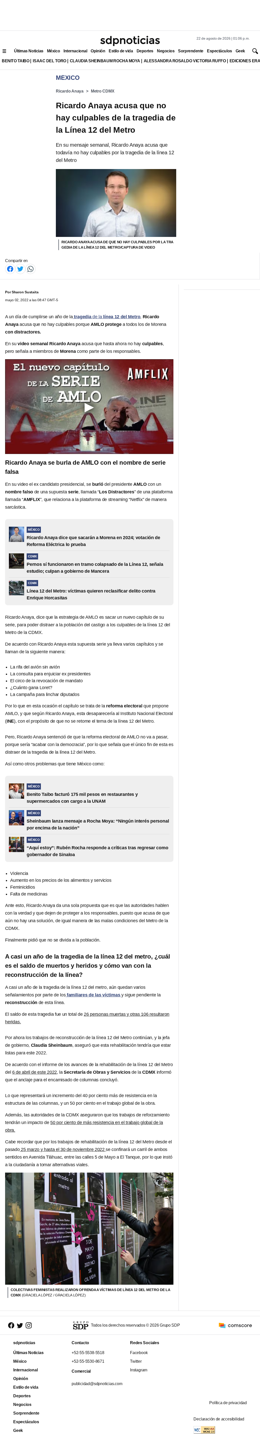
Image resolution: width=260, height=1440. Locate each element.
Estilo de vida (121, 51)
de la (106, 316)
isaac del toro (49, 61)
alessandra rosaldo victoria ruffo (185, 61)
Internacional (75, 51)
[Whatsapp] (30, 268)
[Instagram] (29, 1325)
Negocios (165, 51)
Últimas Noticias (28, 51)
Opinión (98, 51)
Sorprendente (190, 51)
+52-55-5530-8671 (88, 1361)
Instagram (138, 1370)
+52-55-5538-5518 (88, 1353)
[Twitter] (20, 268)
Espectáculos (219, 51)
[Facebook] (10, 268)
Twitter (136, 1361)
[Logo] (130, 41)
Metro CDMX (103, 91)
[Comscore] (235, 1325)
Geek (240, 51)
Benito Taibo (15, 61)
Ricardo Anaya (70, 91)
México (53, 51)
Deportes (145, 51)
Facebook (139, 1353)
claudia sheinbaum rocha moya (105, 61)
